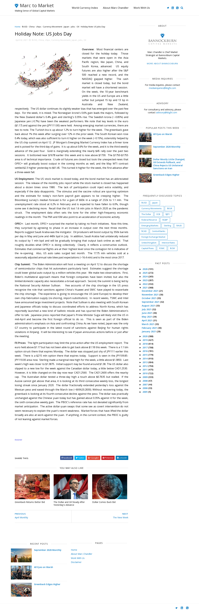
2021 (145, 287)
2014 (145, 358)
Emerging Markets (149, 225)
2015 (145, 354)
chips (38, 26)
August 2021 (149, 305)
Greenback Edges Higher (166, 174)
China (32, 26)
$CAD (144, 231)
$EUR (169, 208)
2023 (145, 280)
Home (17, 26)
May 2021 (147, 316)
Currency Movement (52, 26)
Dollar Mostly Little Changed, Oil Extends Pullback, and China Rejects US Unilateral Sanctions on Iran (169, 164)
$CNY (172, 248)
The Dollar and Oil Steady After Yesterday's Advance (69, 503)
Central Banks (158, 231)
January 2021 (149, 331)
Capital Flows (147, 248)
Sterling (167, 225)
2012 (145, 366)
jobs (73, 26)
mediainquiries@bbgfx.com (162, 88)
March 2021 (148, 324)
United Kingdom (148, 242)
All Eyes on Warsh (162, 134)
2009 (145, 377)
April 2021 (147, 320)
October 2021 (149, 298)
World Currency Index (85, 7)
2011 (145, 369)
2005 (145, 391)
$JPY (168, 214)
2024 (145, 276)
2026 (145, 269)
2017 (145, 347)
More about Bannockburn (162, 63)
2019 (145, 340)
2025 (145, 272)
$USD (24, 26)
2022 (145, 283)
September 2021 (151, 301)
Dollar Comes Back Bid (104, 502)
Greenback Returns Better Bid (30, 502)
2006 (145, 388)
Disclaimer (76, 562)
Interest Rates (168, 242)
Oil (78, 26)
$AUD (179, 225)
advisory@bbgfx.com (166, 112)
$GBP (165, 219)
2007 (145, 384)
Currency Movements (151, 208)
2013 (145, 362)
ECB (158, 214)
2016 (145, 351)
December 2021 (150, 290)
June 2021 (147, 312)
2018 (145, 343)
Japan (66, 26)
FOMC (162, 248)
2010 (145, 373)
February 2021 (150, 327)
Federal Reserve (149, 219)
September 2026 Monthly (166, 146)
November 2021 (150, 294)
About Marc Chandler (116, 7)
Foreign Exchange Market (153, 236)
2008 (145, 380)
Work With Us (142, 7)
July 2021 (147, 309)
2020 (145, 336)
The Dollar (146, 214)
